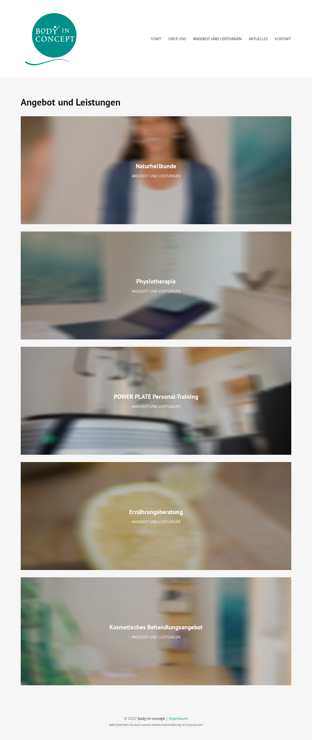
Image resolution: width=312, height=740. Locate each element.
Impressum (178, 718)
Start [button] (156, 38)
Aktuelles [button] (258, 38)
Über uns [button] (177, 38)
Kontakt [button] (283, 38)
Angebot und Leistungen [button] (217, 38)
